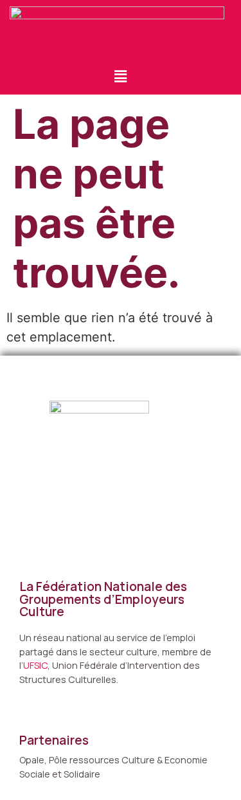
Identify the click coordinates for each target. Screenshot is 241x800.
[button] (120, 76)
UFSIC (35, 665)
